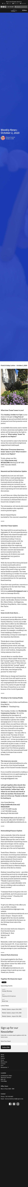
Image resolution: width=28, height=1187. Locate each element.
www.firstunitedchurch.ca (16, 913)
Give (2, 1065)
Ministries (4, 1062)
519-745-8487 (10, 6)
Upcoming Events (6, 986)
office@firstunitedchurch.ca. (17, 822)
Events (3, 1058)
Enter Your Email (6, 1041)
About (2, 1056)
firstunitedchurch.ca (17, 763)
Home (2, 1054)
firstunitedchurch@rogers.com (13, 909)
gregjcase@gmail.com (10, 778)
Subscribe (6, 1047)
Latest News (5, 1005)
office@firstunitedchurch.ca (12, 968)
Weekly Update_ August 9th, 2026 (11, 1016)
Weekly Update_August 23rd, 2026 (11, 1009)
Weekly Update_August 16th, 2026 (11, 1013)
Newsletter (4, 1067)
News (2, 1060)
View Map (4, 1081)
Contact (3, 1063)
